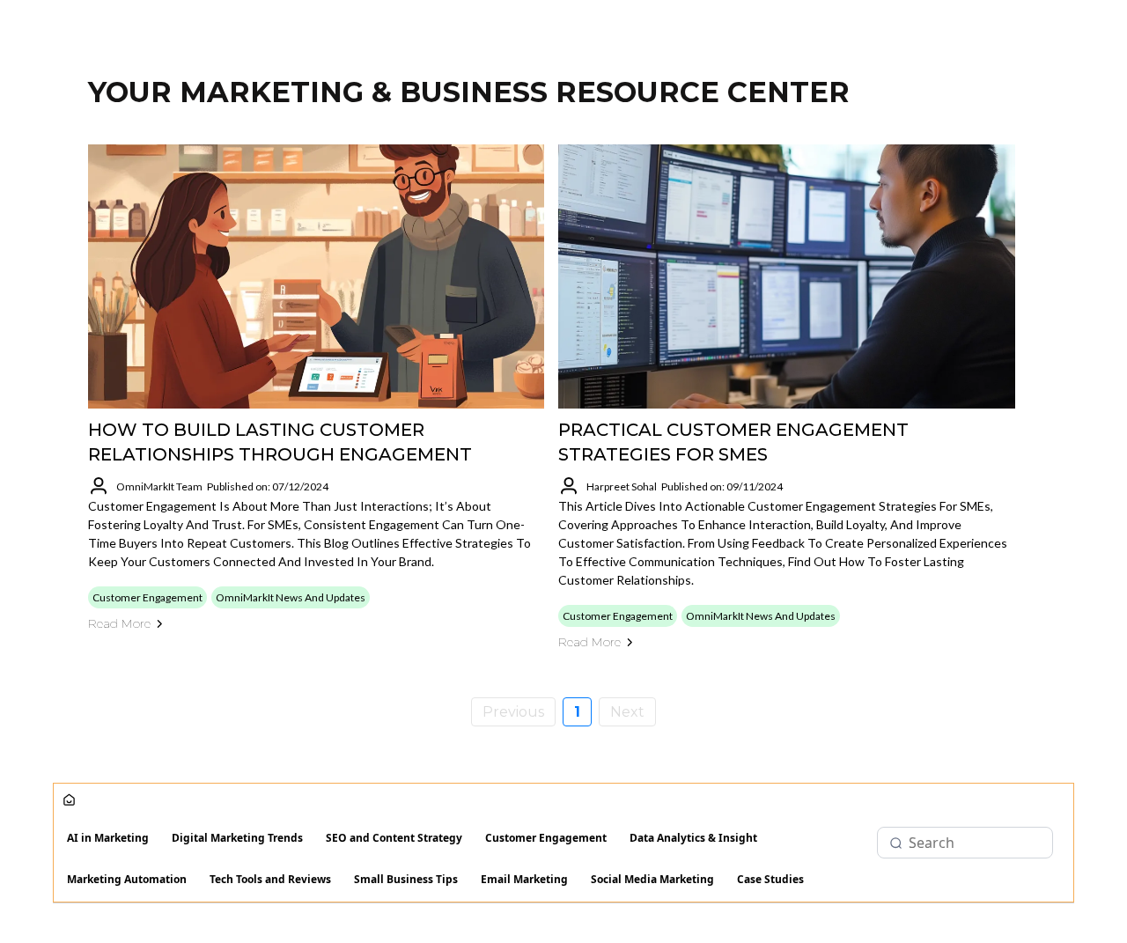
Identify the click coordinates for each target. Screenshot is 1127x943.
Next (627, 712)
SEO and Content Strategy (394, 837)
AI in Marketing (108, 837)
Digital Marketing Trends (237, 837)
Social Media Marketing (652, 879)
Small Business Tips (406, 879)
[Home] (69, 800)
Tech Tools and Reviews (270, 879)
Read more (119, 623)
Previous (513, 712)
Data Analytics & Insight (693, 837)
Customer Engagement (546, 837)
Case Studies (770, 879)
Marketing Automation (127, 879)
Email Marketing (524, 879)
